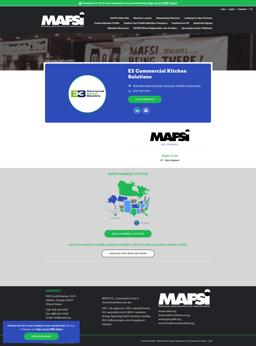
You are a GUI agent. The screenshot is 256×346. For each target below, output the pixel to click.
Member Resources (118, 28)
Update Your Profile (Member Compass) (145, 23)
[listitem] (224, 9)
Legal (210, 341)
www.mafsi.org (167, 311)
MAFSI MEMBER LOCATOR (128, 233)
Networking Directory (168, 17)
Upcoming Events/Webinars (196, 28)
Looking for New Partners (198, 17)
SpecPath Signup (202, 23)
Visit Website (144, 99)
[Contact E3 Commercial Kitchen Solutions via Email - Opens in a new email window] (146, 111)
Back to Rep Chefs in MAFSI (60, 60)
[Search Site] (252, 9)
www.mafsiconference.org (174, 315)
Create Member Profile (106, 23)
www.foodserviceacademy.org (176, 323)
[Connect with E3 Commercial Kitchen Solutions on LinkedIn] (137, 111)
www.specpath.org (169, 319)
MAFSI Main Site (119, 17)
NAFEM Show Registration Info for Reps (155, 28)
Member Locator (142, 17)
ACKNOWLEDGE (41, 336)
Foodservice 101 (180, 23)
